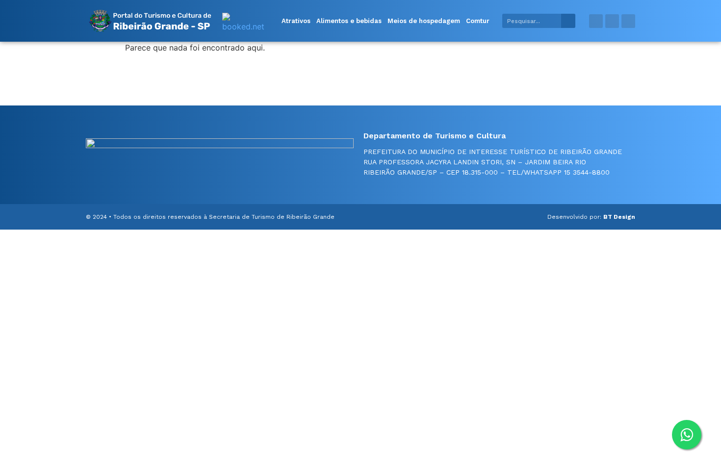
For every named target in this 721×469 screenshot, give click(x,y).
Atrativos (296, 21)
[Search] (568, 21)
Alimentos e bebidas (349, 21)
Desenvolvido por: (591, 216)
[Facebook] (596, 21)
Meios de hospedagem (423, 21)
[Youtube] (628, 21)
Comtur (477, 21)
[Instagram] (612, 21)
